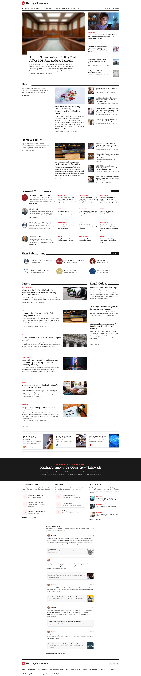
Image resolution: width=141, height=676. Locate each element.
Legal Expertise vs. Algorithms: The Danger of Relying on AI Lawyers (88, 213)
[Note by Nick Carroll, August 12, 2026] (70, 616)
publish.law (47, 674)
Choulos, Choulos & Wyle (104, 171)
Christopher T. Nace (35, 237)
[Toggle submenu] (34, 8)
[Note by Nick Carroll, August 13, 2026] (70, 593)
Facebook (54, 674)
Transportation (84, 195)
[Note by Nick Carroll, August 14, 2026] (70, 569)
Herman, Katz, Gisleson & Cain (39, 195)
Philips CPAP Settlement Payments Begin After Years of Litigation (88, 226)
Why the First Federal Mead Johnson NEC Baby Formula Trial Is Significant (66, 226)
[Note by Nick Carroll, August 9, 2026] (70, 640)
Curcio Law (100, 182)
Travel (102, 209)
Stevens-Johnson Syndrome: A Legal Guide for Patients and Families (103, 326)
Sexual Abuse (33, 54)
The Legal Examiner (30, 674)
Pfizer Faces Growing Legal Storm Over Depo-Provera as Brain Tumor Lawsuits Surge (66, 213)
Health (60, 209)
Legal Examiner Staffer (37, 74)
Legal (23, 310)
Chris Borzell (33, 209)
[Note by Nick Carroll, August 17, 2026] (70, 544)
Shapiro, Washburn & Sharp (63, 178)
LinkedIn (60, 674)
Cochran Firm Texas (102, 92)
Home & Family (92, 32)
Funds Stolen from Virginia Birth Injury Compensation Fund (108, 240)
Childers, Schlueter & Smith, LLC (106, 160)
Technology (83, 209)
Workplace (25, 404)
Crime (102, 236)
